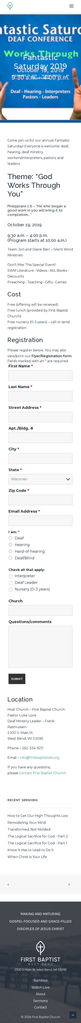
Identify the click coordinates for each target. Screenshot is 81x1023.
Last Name (20, 387)
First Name (21, 366)
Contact (40, 1007)
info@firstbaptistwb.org (39, 758)
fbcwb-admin (40, 78)
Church (16, 601)
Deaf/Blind (24, 558)
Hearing (22, 545)
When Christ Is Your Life (27, 857)
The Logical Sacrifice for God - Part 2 (37, 836)
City (14, 449)
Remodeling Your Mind (26, 823)
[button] (71, 6)
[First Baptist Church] (9, 6)
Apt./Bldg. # (21, 428)
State (15, 470)
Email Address (24, 511)
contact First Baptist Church (42, 773)
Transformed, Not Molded (28, 829)
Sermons (40, 1001)
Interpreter (25, 576)
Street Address (25, 407)
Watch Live (40, 987)
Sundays (41, 980)
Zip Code (19, 490)
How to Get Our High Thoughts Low (37, 816)
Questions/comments (30, 622)
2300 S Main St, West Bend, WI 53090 (40, 969)
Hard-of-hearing (30, 551)
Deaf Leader (26, 583)
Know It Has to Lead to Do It (30, 850)
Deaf (48, 75)
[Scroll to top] (72, 1015)
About (40, 994)
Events (57, 75)
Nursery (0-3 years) (32, 589)
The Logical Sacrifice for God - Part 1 (37, 843)
